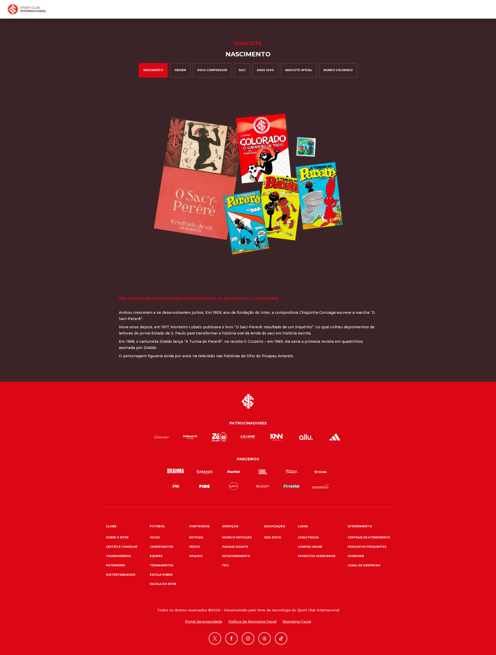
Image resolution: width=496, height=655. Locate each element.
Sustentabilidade (120, 574)
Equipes (156, 556)
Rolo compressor (212, 70)
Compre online (310, 547)
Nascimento (153, 70)
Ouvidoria (356, 556)
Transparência (118, 556)
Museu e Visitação (237, 537)
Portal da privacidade (203, 621)
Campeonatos (161, 547)
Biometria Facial (297, 621)
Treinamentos (161, 565)
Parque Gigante (235, 547)
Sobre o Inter (117, 537)
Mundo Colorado (338, 70)
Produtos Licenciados (316, 556)
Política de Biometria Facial (252, 621)
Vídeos (194, 547)
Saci (242, 70)
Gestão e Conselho (121, 547)
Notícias (196, 537)
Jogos (155, 537)
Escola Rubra (161, 574)
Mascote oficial (298, 70)
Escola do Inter (163, 584)
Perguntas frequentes (367, 547)
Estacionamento (236, 556)
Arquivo (196, 556)
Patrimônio (115, 565)
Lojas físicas (308, 537)
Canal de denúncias (364, 565)
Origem (180, 70)
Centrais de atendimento (369, 537)
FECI (225, 565)
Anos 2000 (265, 70)
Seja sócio (272, 537)
